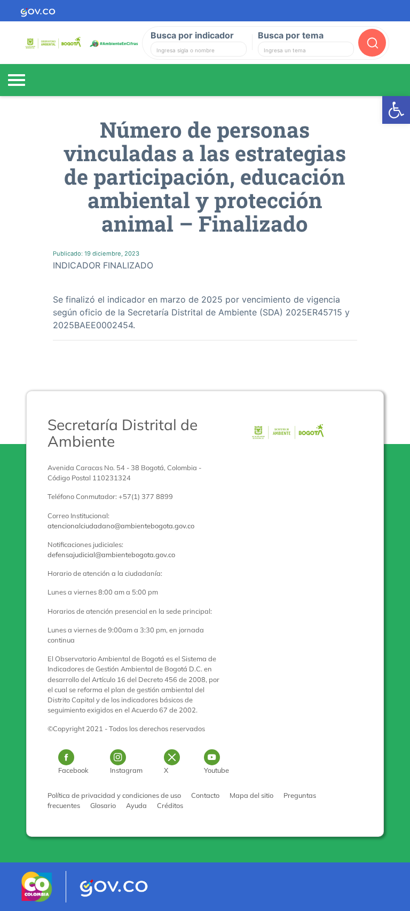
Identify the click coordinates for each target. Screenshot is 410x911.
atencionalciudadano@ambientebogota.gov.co (121, 525)
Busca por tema (291, 35)
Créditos (170, 805)
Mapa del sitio (251, 795)
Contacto (205, 795)
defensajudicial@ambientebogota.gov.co (111, 554)
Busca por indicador (192, 35)
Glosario (103, 805)
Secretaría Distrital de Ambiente (123, 432)
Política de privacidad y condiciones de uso (114, 795)
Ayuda (136, 805)
